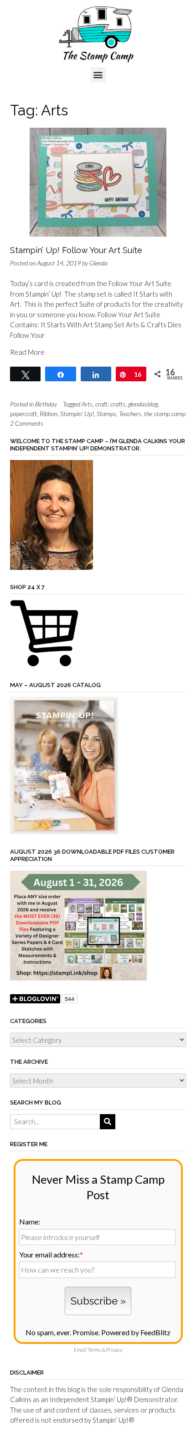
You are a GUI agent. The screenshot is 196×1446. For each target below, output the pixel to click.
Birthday (46, 404)
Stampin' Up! (77, 413)
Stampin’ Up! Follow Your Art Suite (76, 250)
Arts (87, 404)
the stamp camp (165, 413)
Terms (94, 1350)
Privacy (114, 1350)
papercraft (23, 413)
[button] (98, 74)
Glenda (98, 263)
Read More (27, 352)
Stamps (106, 413)
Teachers (130, 413)
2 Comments (26, 423)
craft (101, 404)
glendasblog (143, 404)
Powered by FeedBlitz (135, 1332)
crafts (117, 404)
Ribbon (48, 413)
